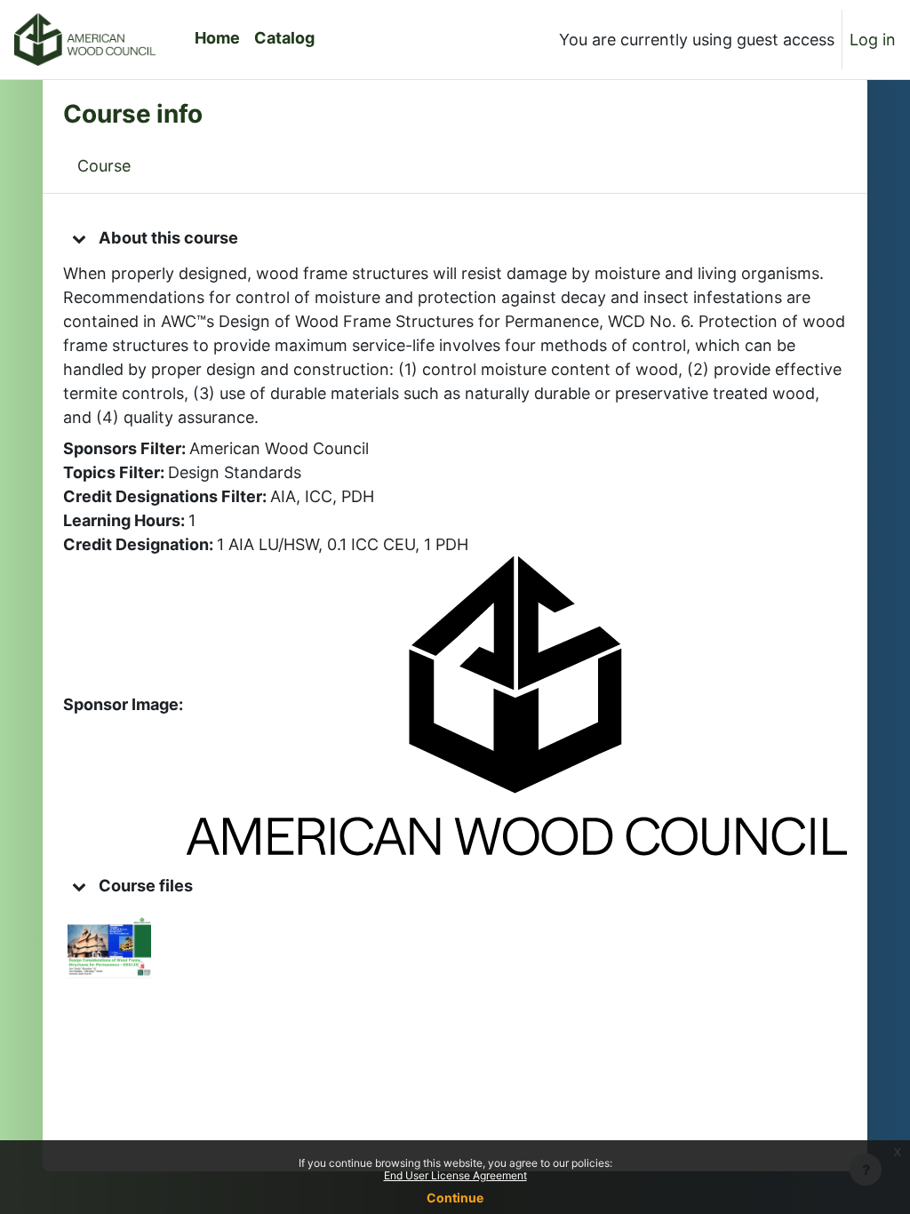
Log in (873, 39)
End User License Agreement (455, 1175)
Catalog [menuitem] (284, 37)
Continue (455, 1197)
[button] (79, 238)
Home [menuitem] (217, 37)
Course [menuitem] (104, 165)
